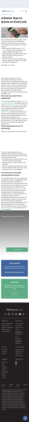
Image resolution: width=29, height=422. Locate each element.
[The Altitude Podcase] (23, 314)
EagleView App (5, 112)
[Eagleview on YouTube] (20, 314)
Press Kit (4, 353)
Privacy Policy (3, 385)
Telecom (17, 329)
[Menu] (26, 11)
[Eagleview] (8, 11)
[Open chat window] (25, 418)
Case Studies (5, 371)
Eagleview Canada (19, 349)
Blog (3, 364)
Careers (4, 375)
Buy (22, 11)
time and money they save (13, 105)
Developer (4, 351)
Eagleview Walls (5, 329)
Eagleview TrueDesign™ (7, 327)
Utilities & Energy (19, 327)
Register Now (14, 5)
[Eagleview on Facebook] (5, 314)
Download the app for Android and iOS (12, 216)
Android (3, 209)
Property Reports (6, 331)
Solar (16, 336)
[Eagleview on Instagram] (9, 314)
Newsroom (4, 368)
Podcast (4, 366)
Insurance (17, 338)
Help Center (5, 349)
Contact (4, 377)
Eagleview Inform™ (6, 325)
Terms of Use (11, 385)
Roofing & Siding (19, 323)
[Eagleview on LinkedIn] (16, 314)
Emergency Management (18, 340)
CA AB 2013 (18, 385)
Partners (4, 373)
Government (18, 325)
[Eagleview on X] (13, 314)
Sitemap (25, 384)
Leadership (4, 362)
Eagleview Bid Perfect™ (7, 323)
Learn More (15, 294)
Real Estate (18, 343)
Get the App (17, 249)
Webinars (4, 370)
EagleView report (17, 189)
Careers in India (19, 355)
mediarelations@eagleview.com (14, 272)
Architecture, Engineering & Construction (18, 333)
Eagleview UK (18, 353)
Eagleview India (19, 351)
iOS (10, 209)
